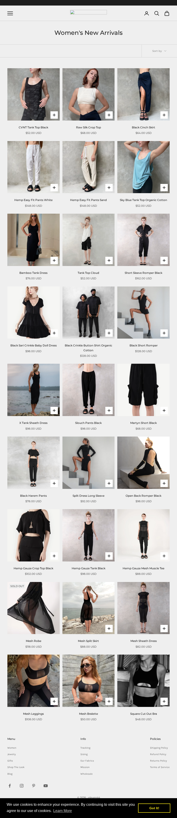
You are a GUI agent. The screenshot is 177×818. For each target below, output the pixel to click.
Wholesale (86, 773)
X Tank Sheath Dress (33, 423)
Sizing (84, 754)
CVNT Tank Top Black (33, 127)
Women (11, 747)
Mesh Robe (33, 641)
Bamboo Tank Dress (33, 273)
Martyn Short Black (143, 423)
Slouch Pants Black (88, 423)
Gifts (10, 760)
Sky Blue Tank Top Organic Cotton (143, 200)
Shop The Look (15, 767)
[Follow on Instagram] (21, 785)
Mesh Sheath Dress (143, 641)
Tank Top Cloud (88, 273)
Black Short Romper (144, 345)
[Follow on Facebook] (9, 785)
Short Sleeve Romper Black (143, 273)
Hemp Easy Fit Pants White (33, 200)
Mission (85, 767)
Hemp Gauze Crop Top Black (33, 568)
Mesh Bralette (88, 713)
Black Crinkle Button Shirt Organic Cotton (88, 348)
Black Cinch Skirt (143, 127)
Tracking (85, 747)
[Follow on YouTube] (45, 785)
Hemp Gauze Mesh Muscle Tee (143, 568)
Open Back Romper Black (143, 495)
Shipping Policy (159, 747)
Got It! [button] (154, 808)
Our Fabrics (87, 760)
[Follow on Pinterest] (33, 785)
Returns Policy (158, 760)
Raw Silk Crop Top (88, 127)
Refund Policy (158, 754)
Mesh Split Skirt (88, 641)
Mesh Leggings (33, 713)
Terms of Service (160, 767)
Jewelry (11, 754)
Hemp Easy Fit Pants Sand (88, 200)
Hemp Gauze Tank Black (88, 568)
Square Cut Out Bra (143, 713)
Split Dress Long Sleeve (88, 495)
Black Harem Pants (33, 495)
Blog (9, 773)
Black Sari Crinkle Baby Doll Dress (33, 345)
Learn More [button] (62, 811)
